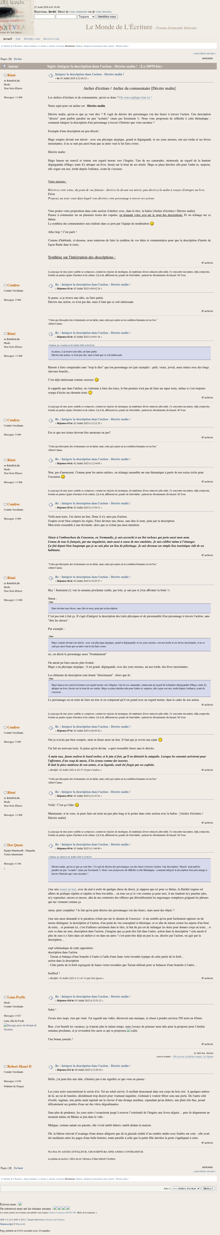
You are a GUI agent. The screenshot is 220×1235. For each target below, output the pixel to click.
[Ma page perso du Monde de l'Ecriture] (22, 1029)
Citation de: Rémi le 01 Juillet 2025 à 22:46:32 (70, 856)
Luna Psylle (16, 997)
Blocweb (20, 1224)
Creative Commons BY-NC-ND (62, 1212)
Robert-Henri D (19, 1066)
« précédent (199, 53)
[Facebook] (55, 1208)
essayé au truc (68, 889)
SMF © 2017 (20, 1219)
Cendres (13, 285)
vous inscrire (103, 11)
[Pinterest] (68, 1208)
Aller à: (167, 1188)
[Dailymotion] (64, 1208)
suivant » (211, 53)
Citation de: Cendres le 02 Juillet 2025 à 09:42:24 (71, 345)
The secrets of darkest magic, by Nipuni (193, 1056)
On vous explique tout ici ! (135, 97)
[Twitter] (59, 1208)
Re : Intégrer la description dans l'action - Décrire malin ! (93, 284)
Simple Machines (35, 1219)
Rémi (78, 45)
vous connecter (78, 11)
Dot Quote (15, 845)
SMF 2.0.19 (6, 1219)
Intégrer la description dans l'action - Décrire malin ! (89, 74)
